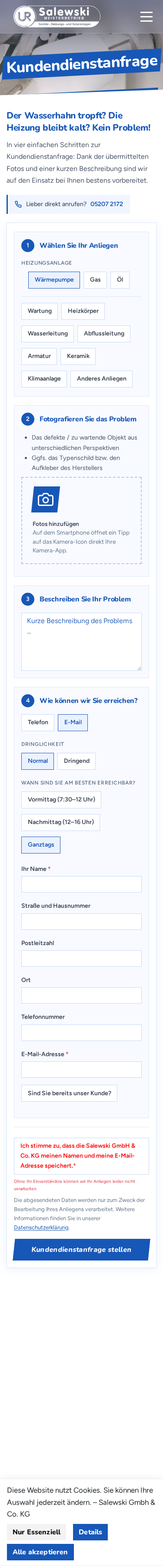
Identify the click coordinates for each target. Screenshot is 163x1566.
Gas (95, 279)
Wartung (40, 311)
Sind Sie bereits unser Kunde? (69, 1093)
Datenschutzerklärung (41, 1227)
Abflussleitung (104, 333)
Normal (38, 761)
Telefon (38, 722)
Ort (26, 980)
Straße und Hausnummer (55, 905)
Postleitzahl (37, 943)
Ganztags (41, 844)
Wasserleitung (48, 333)
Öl (120, 279)
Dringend (77, 761)
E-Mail (73, 722)
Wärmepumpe (54, 279)
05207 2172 (106, 204)
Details (90, 1532)
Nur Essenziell (36, 1532)
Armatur (39, 356)
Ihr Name (36, 869)
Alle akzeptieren (40, 1552)
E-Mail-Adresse (45, 1054)
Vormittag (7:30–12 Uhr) (61, 799)
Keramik (78, 356)
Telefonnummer (43, 1017)
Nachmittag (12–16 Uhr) (61, 822)
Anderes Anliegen (101, 378)
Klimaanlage (44, 378)
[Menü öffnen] (146, 16)
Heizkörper (83, 311)
